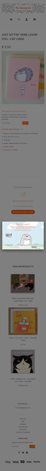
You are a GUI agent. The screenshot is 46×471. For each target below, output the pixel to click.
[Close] (44, 222)
